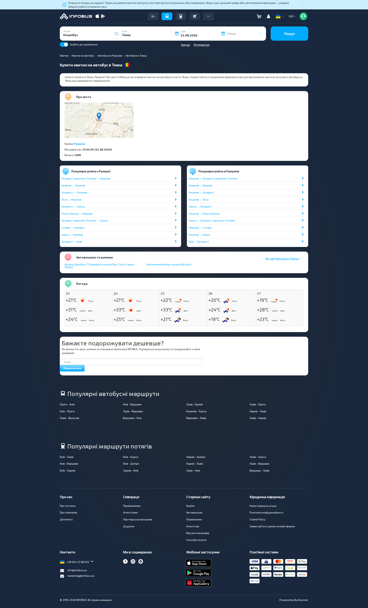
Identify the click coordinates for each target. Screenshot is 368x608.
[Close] (303, 5)
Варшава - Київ (132, 418)
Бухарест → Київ (72, 241)
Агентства (192, 526)
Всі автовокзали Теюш (282, 258)
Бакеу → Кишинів (72, 234)
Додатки (128, 526)
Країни (190, 505)
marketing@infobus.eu (80, 575)
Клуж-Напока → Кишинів (77, 213)
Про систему (68, 505)
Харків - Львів (258, 411)
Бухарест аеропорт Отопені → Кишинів (86, 178)
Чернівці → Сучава (200, 227)
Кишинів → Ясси (199, 199)
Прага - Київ (67, 404)
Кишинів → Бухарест (201, 192)
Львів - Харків (258, 418)
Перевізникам (131, 505)
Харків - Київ (130, 470)
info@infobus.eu (77, 570)
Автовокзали (194, 512)
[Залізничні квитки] (180, 16)
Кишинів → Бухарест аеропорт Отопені (213, 178)
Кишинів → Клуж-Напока (204, 213)
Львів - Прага (258, 404)
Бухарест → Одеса (73, 206)
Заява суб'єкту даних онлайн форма (272, 526)
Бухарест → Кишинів (74, 192)
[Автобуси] (167, 16)
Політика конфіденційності (266, 512)
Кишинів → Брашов (200, 185)
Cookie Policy (257, 519)
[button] (208, 16)
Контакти (67, 552)
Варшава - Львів (196, 418)
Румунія (79, 143)
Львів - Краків (194, 404)
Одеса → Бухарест (200, 206)
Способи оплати (196, 539)
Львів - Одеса (258, 456)
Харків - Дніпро (195, 456)
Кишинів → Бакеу (199, 234)
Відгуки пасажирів (197, 533)
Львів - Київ (193, 470)
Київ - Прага (67, 411)
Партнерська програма (137, 519)
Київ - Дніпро (131, 463)
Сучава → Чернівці (73, 227)
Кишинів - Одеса (196, 411)
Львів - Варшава (133, 411)
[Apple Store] (97, 16)
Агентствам (130, 512)
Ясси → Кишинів (71, 199)
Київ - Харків (67, 470)
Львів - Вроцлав (69, 418)
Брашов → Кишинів (73, 185)
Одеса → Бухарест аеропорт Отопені (212, 220)
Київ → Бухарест (199, 241)
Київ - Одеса (130, 456)
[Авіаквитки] (194, 16)
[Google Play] (103, 16)
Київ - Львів (66, 456)
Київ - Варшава (132, 404)
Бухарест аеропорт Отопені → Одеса (85, 220)
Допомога (66, 519)
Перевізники (194, 519)
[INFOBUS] (76, 16)
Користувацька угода (263, 505)
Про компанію (68, 512)
